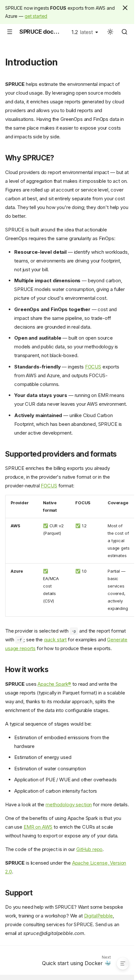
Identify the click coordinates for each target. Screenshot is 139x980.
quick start (55, 639)
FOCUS (93, 367)
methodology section (69, 804)
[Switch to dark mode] (110, 32)
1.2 (82, 32)
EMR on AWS (38, 827)
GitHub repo (89, 849)
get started (36, 16)
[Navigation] (10, 32)
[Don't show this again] (125, 8)
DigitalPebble (98, 916)
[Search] (124, 32)
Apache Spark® (54, 684)
